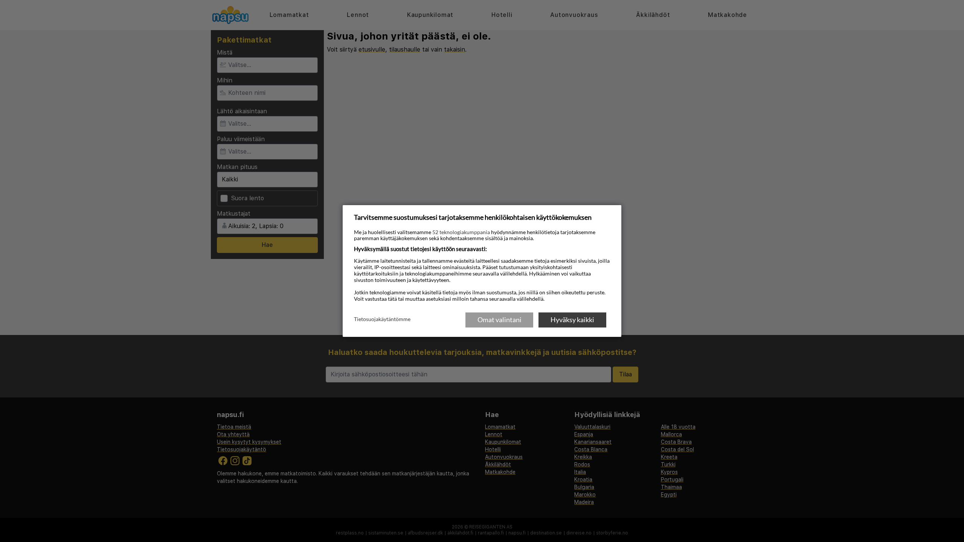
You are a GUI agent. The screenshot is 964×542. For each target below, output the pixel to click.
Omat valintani (499, 319)
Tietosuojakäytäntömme (382, 319)
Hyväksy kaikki (572, 319)
